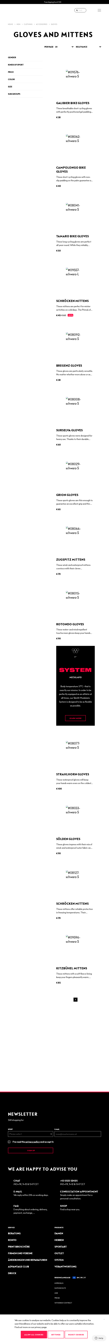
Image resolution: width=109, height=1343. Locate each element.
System (59, 1259)
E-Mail (18, 1191)
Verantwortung (65, 1266)
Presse (57, 1298)
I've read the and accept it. (33, 1141)
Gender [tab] (12, 57)
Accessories (41, 24)
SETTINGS (56, 1335)
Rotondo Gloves (70, 624)
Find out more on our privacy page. (31, 1327)
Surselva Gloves (69, 430)
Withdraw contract (63, 1303)
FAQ (16, 1205)
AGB (56, 1293)
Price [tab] (11, 72)
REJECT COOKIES (76, 1335)
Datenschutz (60, 1288)
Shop (63, 1205)
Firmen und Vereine (20, 1253)
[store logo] (15, 10)
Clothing (28, 24)
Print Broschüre (19, 1246)
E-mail (56, 1129)
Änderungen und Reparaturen (27, 1259)
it (85, 1277)
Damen (58, 1233)
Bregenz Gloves (69, 365)
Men (18, 24)
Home (10, 24)
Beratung (14, 1233)
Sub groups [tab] (14, 94)
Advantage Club (18, 1266)
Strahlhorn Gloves (72, 774)
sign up (31, 1150)
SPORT (10, 1129)
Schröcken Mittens (72, 301)
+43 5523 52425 (69, 1180)
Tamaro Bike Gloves (72, 236)
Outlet (59, 1253)
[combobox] (80, 10)
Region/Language (62, 1277)
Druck (12, 1273)
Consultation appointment (79, 1191)
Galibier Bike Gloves (72, 103)
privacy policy (33, 1141)
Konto (12, 1239)
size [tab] (10, 86)
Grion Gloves (67, 495)
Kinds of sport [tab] (16, 64)
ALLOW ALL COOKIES (33, 1335)
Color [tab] (11, 79)
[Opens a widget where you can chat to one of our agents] (99, 1338)
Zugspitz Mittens (70, 559)
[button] (89, 65)
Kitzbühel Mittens (71, 968)
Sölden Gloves (68, 839)
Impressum (58, 1283)
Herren (59, 1239)
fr (82, 1277)
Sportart (60, 1246)
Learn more (75, 718)
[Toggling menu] (99, 10)
